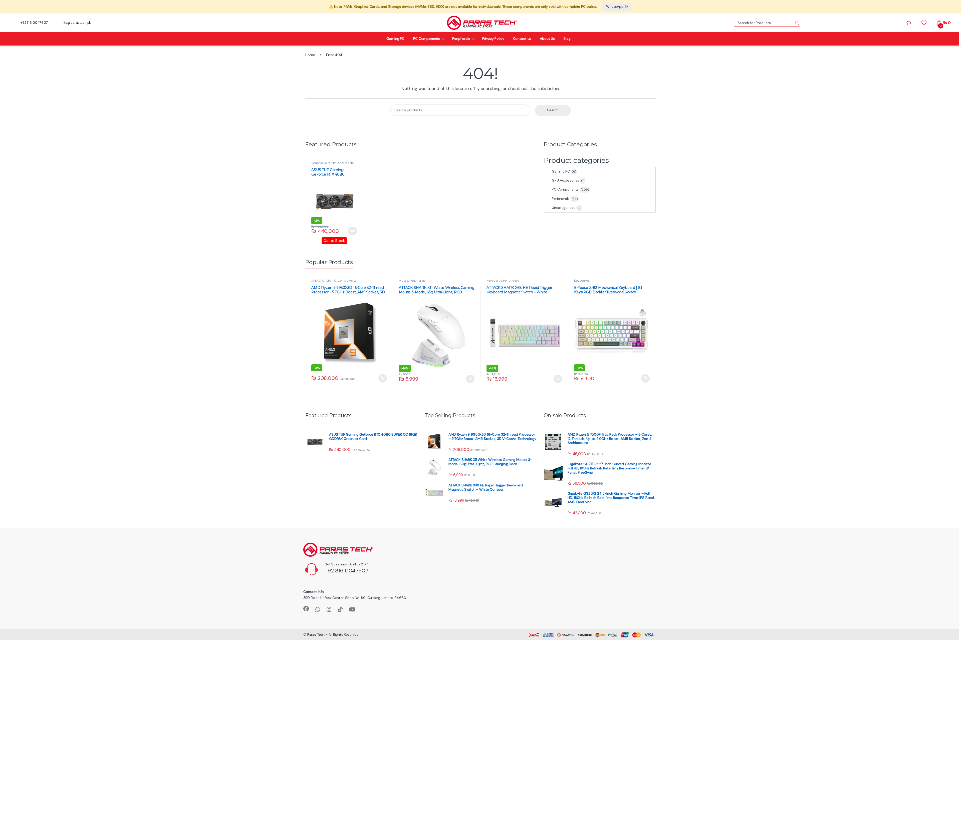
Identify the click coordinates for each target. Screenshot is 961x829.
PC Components (426, 38)
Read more (352, 231)
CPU (329, 281)
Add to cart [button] (382, 378)
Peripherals (461, 38)
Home (310, 55)
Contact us (522, 38)
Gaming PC (395, 38)
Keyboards (494, 281)
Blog (567, 38)
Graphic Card (321, 163)
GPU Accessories (565, 180)
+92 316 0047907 (34, 23)
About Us (547, 38)
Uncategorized (563, 207)
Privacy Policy (493, 38)
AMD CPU (318, 281)
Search (553, 110)
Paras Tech (316, 634)
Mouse (403, 281)
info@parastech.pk (76, 23)
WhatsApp (615, 6)
